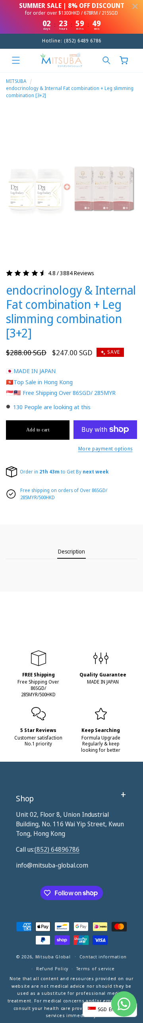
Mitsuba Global (53, 956)
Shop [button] (25, 798)
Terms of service (95, 968)
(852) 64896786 (57, 849)
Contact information (103, 957)
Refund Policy (52, 968)
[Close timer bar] (135, 6)
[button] (16, 60)
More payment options (105, 448)
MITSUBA (16, 81)
